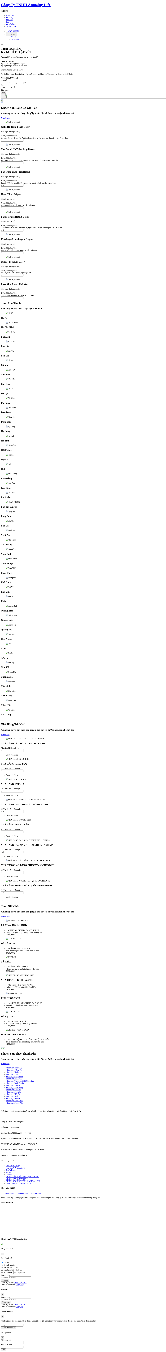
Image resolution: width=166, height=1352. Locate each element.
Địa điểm (4, 80)
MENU (4, 11)
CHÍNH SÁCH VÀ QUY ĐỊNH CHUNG (22, 1177)
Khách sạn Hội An (13, 1094)
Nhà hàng (9, 20)
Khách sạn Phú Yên (13, 1092)
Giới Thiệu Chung (13, 1166)
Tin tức (8, 1172)
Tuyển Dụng (11, 1170)
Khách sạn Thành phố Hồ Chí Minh (20, 1081)
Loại (2, 85)
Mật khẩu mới (6, 1345)
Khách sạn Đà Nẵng (14, 1068)
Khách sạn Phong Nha (14, 1103)
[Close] (4, 96)
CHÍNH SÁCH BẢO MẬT (17, 1179)
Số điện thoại (6, 1270)
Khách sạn (10, 17)
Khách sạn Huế (12, 1096)
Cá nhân (7, 1263)
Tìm (3, 92)
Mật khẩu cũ (6, 1340)
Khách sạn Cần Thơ (13, 1090)
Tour (7, 22)
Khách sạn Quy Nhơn (14, 1077)
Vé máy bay (10, 24)
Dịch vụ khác (11, 26)
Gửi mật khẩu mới (8, 1328)
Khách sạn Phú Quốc (14, 1079)
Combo (9, 1174)
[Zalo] (2, 1244)
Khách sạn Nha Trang (14, 1088)
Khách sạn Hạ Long (13, 1072)
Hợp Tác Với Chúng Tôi (15, 1168)
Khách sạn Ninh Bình (14, 1101)
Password (4, 1278)
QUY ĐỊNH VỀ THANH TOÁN (19, 1183)
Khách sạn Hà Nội (13, 1098)
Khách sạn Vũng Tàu (14, 1070)
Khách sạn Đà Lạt (13, 1085)
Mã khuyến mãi (7, 1272)
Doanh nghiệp (9, 1265)
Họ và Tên (5, 1267)
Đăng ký (14, 37)
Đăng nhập (15, 39)
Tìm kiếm (4, 90)
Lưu (3, 1350)
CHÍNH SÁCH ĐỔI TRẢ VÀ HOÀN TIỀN (23, 1181)
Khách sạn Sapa (12, 1074)
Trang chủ (10, 15)
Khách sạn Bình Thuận (15, 1083)
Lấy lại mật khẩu (20, 1283)
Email (3, 1275)
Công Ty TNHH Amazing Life (26, 5)
